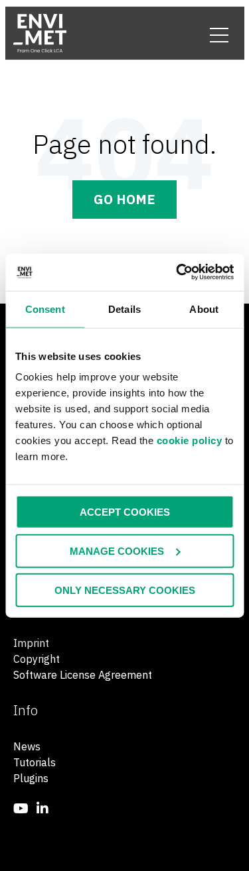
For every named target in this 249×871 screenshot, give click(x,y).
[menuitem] (21, 808)
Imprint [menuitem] (31, 643)
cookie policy (189, 440)
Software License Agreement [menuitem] (82, 674)
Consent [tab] (45, 308)
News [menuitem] (27, 746)
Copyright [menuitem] (36, 659)
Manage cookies (117, 550)
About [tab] (203, 308)
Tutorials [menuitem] (34, 762)
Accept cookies (125, 512)
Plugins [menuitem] (30, 778)
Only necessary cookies (124, 589)
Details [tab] (124, 308)
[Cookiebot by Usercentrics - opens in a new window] (177, 272)
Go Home (124, 199)
